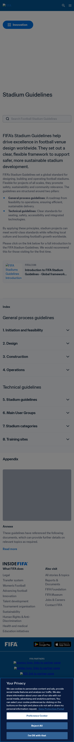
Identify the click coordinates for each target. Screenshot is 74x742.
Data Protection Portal (51, 708)
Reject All (37, 725)
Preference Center (37, 715)
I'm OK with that (37, 735)
